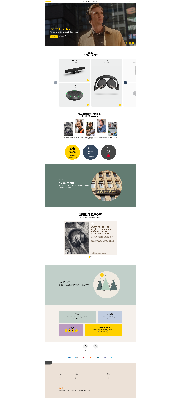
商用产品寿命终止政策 (110, 381)
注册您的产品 (109, 375)
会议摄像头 (76, 374)
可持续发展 (60, 374)
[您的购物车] (134, 1)
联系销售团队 (109, 371)
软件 (75, 377)
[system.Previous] (130, 43)
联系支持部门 (109, 373)
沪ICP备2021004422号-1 (62, 390)
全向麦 (76, 373)
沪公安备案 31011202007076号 (70, 390)
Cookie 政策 (78, 390)
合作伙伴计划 (109, 378)
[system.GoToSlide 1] (90, 256)
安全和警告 (88, 390)
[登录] (132, 1)
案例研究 (60, 377)
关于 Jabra (60, 371)
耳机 (75, 371)
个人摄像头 (76, 375)
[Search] (129, 1)
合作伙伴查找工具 (93, 371)
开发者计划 (108, 377)
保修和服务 (108, 379)
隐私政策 (85, 390)
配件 (75, 378)
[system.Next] (133, 43)
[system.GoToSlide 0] (126, 43)
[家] (48, 362)
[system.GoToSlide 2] (91, 256)
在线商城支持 (109, 374)
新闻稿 (60, 375)
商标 (75, 390)
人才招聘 (60, 373)
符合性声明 (82, 390)
